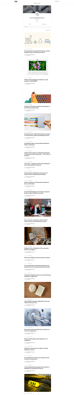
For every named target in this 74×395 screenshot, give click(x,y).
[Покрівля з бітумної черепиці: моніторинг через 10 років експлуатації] (37, 95)
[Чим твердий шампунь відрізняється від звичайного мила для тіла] (37, 290)
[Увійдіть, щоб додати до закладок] (25, 49)
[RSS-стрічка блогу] (37, 21)
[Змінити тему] (57, 1)
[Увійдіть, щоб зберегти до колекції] (26, 49)
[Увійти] (55, 1)
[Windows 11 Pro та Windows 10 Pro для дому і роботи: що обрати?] (37, 236)
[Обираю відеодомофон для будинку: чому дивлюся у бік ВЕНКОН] (37, 67)
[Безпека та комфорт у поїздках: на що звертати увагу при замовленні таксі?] (37, 383)
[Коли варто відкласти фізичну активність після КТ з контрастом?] (37, 317)
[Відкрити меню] (58, 1)
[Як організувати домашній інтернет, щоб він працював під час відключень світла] (37, 40)
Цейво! (16, 1)
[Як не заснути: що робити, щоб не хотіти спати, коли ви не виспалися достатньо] (37, 208)
